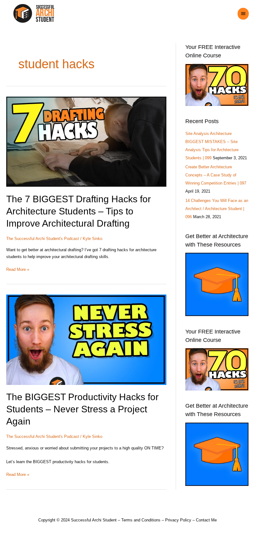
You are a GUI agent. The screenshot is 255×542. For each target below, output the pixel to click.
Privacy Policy (178, 520)
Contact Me (206, 520)
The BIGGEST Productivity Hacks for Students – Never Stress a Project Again (82, 409)
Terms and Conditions (140, 520)
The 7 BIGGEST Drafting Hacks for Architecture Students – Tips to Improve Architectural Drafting (78, 211)
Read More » (17, 269)
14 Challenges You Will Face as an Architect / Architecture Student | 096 (216, 208)
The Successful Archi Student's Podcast (42, 238)
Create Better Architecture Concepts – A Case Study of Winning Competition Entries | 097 (215, 175)
